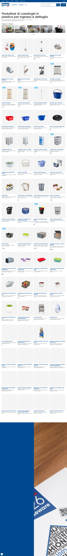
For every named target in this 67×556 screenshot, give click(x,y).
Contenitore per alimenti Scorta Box (25, 294)
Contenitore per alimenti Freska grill (9, 294)
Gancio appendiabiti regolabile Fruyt (9, 480)
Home (3, 9)
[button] (32, 34)
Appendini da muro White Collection (7, 79)
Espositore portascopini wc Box (57, 410)
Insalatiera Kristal (37, 479)
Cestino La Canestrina (55, 195)
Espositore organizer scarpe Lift (24, 387)
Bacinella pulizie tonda (39, 126)
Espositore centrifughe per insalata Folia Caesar (57, 342)
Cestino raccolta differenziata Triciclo (40, 220)
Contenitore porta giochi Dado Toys (8, 318)
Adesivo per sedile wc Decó (8, 55)
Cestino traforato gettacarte (56, 219)
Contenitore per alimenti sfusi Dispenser (40, 294)
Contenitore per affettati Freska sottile (40, 269)
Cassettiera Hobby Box (7, 149)
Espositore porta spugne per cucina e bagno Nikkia (24, 411)
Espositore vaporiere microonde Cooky (41, 342)
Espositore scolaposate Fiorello (24, 434)
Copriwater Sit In (53, 317)
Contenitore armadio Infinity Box (41, 243)
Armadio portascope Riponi (24, 102)
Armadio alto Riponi (6, 102)
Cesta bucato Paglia (22, 172)
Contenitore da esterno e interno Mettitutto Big (9, 269)
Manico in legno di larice (7, 503)
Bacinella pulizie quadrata (7, 126)
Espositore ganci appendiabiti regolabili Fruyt (8, 388)
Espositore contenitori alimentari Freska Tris (41, 365)
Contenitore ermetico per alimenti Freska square (25, 269)
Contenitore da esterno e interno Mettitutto (57, 244)
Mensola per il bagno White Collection (56, 503)
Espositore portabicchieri (39, 410)
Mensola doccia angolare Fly (40, 503)
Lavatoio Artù (53, 479)
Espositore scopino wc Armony (40, 434)
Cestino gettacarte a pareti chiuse (41, 195)
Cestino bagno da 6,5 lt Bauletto (25, 195)
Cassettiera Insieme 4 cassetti (40, 149)
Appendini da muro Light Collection (55, 56)
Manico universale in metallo (24, 503)
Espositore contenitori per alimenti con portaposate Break (57, 365)
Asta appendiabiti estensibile (40, 102)
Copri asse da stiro (38, 317)
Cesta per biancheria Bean (40, 172)
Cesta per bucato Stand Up (56, 172)
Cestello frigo (4, 195)
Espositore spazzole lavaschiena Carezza (41, 457)
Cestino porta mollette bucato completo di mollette (24, 220)
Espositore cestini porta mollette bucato (9, 365)
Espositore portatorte (6, 434)
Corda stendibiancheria (7, 341)
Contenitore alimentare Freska (24, 243)
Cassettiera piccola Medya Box (57, 149)
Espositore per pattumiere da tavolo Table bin (24, 342)
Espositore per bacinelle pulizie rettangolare (40, 388)
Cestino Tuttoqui (5, 243)
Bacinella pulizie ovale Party (56, 102)
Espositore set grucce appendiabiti (57, 434)
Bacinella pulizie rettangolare (24, 126)
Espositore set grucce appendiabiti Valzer (9, 457)
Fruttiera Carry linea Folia (55, 456)
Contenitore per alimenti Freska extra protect (57, 269)
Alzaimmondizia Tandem (23, 55)
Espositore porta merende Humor (9, 410)
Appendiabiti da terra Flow (40, 55)
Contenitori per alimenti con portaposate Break (24, 318)
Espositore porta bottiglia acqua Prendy (57, 388)
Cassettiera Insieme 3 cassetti (24, 149)
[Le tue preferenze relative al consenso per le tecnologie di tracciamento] (2, 554)
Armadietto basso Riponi (55, 79)
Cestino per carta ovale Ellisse (8, 219)
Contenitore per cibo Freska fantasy (56, 294)
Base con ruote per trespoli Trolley (57, 126)
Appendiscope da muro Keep (40, 79)
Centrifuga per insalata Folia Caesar (8, 173)
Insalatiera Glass (21, 479)
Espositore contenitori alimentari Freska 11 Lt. (25, 365)
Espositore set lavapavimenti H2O (25, 456)
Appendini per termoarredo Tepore (24, 79)
